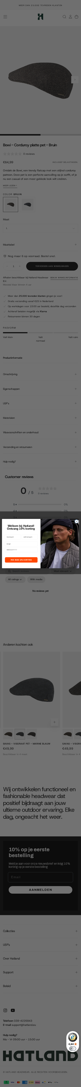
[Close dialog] (76, 521)
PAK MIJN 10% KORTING (21, 560)
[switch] (72, 1049)
